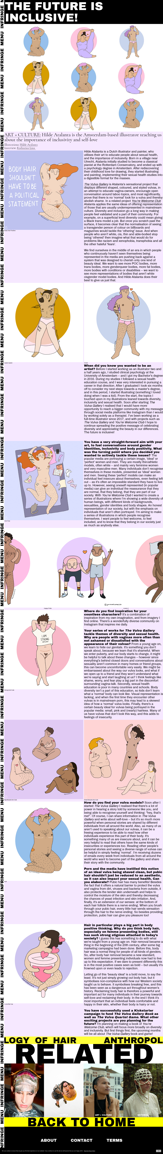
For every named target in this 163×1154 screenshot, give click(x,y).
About (49, 1140)
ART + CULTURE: (22, 135)
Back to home (81, 1122)
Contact (82, 1140)
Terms (114, 1140)
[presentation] (12, 569)
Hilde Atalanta (29, 144)
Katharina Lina (26, 148)
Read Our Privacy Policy (89, 1151)
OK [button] (158, 1151)
